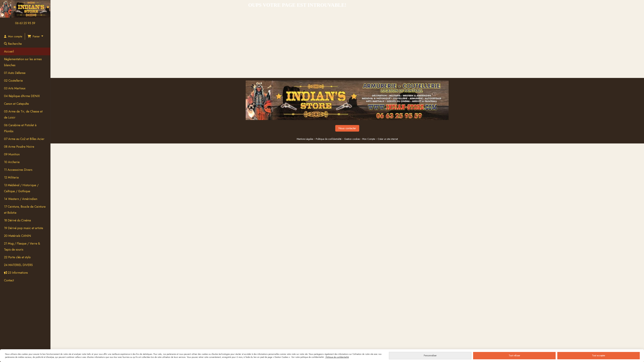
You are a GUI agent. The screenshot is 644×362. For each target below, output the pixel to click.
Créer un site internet (388, 139)
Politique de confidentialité (328, 139)
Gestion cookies (352, 139)
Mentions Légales (305, 139)
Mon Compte (368, 139)
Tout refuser (514, 355)
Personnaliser (430, 355)
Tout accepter (598, 355)
